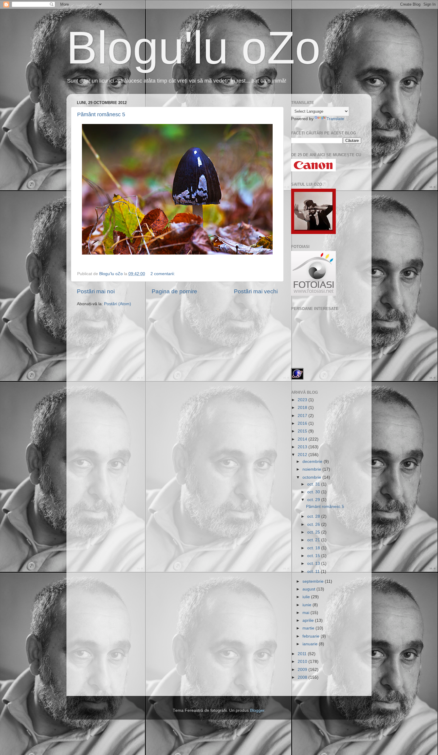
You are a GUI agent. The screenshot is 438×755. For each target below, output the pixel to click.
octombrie (312, 477)
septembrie (313, 581)
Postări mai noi (96, 291)
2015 (303, 431)
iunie (307, 605)
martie (309, 628)
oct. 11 (314, 571)
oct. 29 (314, 499)
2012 (303, 454)
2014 (303, 439)
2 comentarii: (163, 274)
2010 (303, 661)
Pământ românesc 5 (101, 114)
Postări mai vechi (256, 291)
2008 (303, 677)
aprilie (308, 620)
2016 (303, 423)
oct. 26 (314, 524)
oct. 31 (314, 484)
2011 (303, 654)
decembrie (313, 461)
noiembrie (312, 469)
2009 (303, 669)
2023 (303, 400)
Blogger (257, 710)
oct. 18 (314, 548)
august (309, 589)
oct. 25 (314, 532)
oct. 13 (314, 563)
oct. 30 (314, 492)
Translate (335, 119)
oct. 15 (314, 556)
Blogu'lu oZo (193, 47)
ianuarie (310, 644)
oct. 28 (314, 516)
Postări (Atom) (117, 304)
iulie (306, 597)
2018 (303, 407)
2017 (303, 415)
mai (306, 612)
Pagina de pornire (174, 291)
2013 (303, 447)
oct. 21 (314, 540)
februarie (311, 636)
